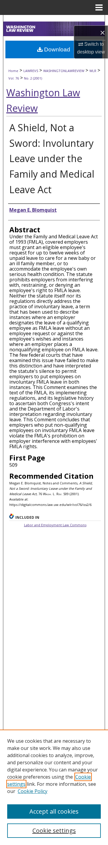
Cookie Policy (32, 791)
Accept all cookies (54, 811)
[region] (54, 787)
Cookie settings (54, 830)
